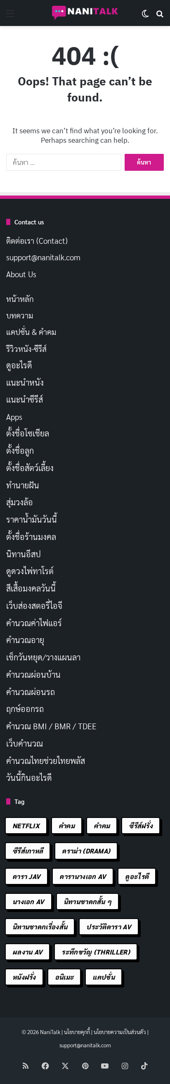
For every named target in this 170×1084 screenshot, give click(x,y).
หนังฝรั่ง (24, 977)
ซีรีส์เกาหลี (27, 850)
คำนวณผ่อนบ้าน (33, 674)
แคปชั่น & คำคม (31, 332)
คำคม (67, 825)
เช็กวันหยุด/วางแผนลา (43, 657)
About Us (21, 274)
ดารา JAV (26, 876)
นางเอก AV (28, 901)
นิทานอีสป (23, 554)
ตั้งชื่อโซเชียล (27, 433)
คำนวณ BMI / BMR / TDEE (51, 726)
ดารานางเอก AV (82, 876)
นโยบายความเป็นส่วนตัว (120, 1031)
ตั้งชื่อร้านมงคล (31, 536)
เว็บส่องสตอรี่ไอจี (34, 605)
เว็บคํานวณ (24, 743)
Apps (14, 417)
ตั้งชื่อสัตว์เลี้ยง (30, 467)
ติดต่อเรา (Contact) (37, 240)
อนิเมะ (64, 977)
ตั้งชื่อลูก (20, 450)
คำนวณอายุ (25, 639)
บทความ (19, 315)
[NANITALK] (85, 13)
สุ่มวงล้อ (19, 502)
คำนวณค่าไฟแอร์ (34, 622)
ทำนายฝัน (22, 485)
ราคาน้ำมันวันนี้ (31, 519)
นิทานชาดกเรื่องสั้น (39, 926)
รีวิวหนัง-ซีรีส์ (26, 348)
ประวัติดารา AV (108, 926)
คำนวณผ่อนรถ (30, 691)
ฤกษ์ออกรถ (25, 708)
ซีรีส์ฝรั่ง (141, 825)
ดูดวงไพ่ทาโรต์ (30, 571)
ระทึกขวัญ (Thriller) (95, 951)
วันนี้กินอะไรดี (29, 777)
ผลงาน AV (27, 951)
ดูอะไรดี (19, 365)
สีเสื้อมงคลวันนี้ (31, 588)
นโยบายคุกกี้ (77, 1031)
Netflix (26, 825)
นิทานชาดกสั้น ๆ (88, 901)
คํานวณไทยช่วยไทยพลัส (45, 760)
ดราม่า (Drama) (86, 850)
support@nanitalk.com (43, 257)
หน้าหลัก (20, 299)
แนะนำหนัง (25, 382)
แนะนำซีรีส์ (24, 399)
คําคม (102, 825)
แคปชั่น (103, 977)
